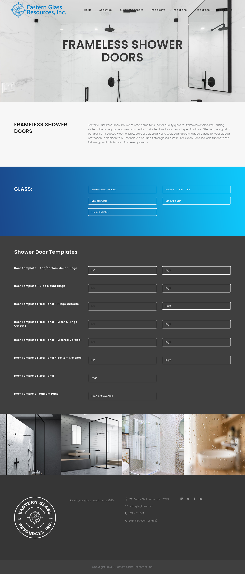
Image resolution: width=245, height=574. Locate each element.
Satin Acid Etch (173, 200)
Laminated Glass (100, 212)
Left (94, 270)
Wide (94, 378)
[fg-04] (92, 444)
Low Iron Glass (99, 200)
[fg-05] (153, 444)
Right (168, 270)
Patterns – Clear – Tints (178, 189)
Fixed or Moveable (102, 396)
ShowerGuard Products (104, 189)
